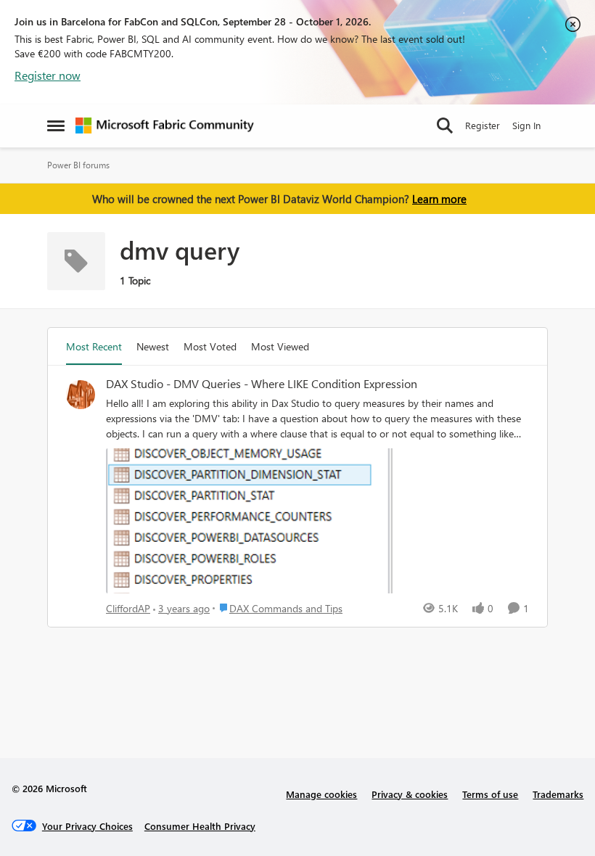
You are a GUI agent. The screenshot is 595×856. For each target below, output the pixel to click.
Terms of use (490, 794)
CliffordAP (128, 608)
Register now (48, 75)
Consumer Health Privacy (199, 826)
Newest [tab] (152, 346)
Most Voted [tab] (210, 346)
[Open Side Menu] (56, 125)
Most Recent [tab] (94, 346)
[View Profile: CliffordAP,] (80, 394)
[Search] (445, 125)
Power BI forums (78, 165)
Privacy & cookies (410, 794)
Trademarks (558, 794)
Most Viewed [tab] (280, 346)
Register (482, 125)
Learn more (439, 199)
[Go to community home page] (164, 125)
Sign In (526, 125)
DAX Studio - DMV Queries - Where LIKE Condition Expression (261, 383)
